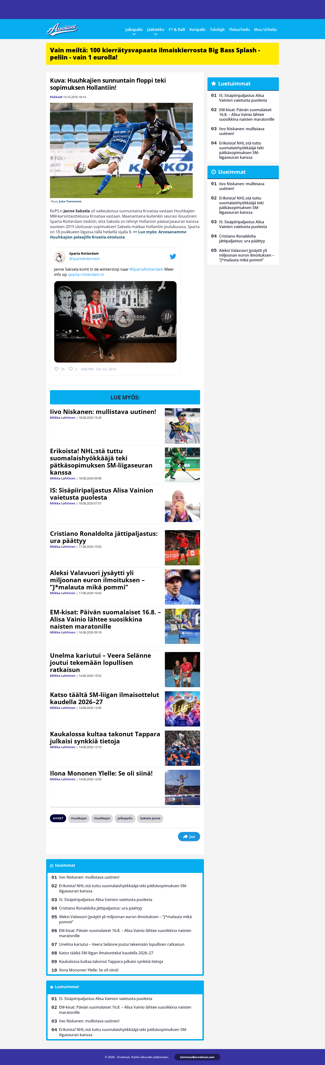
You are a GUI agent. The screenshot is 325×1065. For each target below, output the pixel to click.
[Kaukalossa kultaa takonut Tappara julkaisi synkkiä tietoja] (182, 748)
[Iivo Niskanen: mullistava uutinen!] (182, 425)
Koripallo (197, 29)
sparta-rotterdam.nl (86, 274)
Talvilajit (217, 29)
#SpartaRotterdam (146, 269)
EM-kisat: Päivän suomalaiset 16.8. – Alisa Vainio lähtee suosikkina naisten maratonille (105, 619)
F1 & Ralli (177, 29)
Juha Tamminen (70, 201)
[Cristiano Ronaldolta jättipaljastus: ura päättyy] (182, 547)
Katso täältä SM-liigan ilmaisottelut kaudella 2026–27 (104, 698)
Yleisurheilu (239, 29)
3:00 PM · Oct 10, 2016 (98, 369)
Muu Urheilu (265, 29)
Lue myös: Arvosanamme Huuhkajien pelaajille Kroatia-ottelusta (118, 234)
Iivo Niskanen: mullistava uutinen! (103, 411)
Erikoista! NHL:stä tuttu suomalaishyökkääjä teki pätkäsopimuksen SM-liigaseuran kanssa (101, 462)
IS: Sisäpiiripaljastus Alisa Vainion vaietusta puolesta (101, 494)
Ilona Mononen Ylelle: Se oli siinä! (101, 773)
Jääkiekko (155, 29)
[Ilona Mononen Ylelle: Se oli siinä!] (182, 787)
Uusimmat (65, 865)
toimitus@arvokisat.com (197, 1057)
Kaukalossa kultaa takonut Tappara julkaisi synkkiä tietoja (105, 737)
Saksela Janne (150, 818)
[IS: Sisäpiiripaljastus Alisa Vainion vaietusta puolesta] (182, 504)
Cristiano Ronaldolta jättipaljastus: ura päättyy (104, 537)
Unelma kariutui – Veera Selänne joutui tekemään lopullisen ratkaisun (100, 662)
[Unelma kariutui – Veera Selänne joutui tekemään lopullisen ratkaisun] (182, 669)
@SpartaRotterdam (84, 258)
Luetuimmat (67, 986)
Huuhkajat (79, 818)
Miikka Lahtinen (62, 417)
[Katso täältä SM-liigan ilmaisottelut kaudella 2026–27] (182, 709)
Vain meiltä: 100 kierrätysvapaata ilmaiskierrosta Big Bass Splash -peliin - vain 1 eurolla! (155, 53)
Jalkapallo (134, 29)
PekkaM (56, 97)
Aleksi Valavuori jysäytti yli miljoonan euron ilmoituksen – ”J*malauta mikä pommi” (97, 579)
